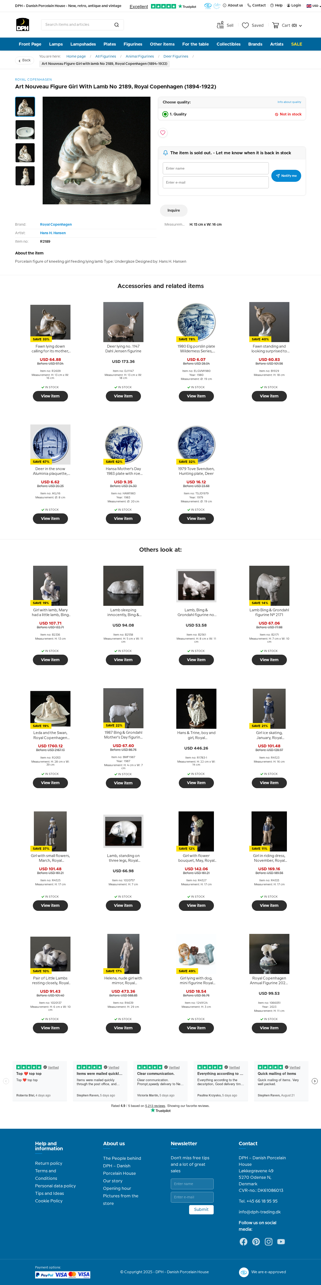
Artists (276, 44)
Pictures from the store (120, 1200)
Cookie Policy (48, 1201)
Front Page (30, 44)
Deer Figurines (176, 56)
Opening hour (117, 1189)
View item (50, 396)
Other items (162, 44)
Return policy (48, 1164)
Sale (296, 44)
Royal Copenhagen (56, 224)
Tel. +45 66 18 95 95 (258, 1201)
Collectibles (228, 44)
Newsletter (184, 1143)
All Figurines (105, 56)
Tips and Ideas (49, 1194)
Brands (255, 44)
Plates (110, 44)
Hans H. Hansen (53, 233)
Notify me (289, 175)
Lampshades (83, 44)
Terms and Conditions (46, 1175)
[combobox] (82, 24)
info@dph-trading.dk (260, 1212)
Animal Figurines (140, 56)
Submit (201, 1210)
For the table (195, 44)
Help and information (49, 1146)
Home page (76, 56)
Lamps (56, 44)
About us (114, 1143)
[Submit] (116, 24)
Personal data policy (55, 1186)
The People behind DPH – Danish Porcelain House (122, 1166)
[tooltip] (50, 349)
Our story (112, 1181)
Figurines (133, 44)
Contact (248, 1143)
